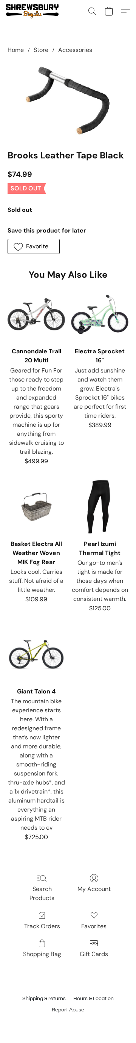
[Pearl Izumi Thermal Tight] (99, 506)
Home (16, 50)
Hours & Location (93, 998)
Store (41, 50)
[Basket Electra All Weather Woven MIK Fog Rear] (36, 506)
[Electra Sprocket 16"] (99, 314)
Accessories (75, 50)
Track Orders (42, 926)
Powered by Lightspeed (68, 1023)
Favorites (94, 926)
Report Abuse (68, 1010)
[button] (33, 11)
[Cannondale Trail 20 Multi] (36, 314)
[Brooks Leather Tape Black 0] (68, 100)
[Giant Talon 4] (36, 654)
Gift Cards (94, 954)
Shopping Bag (42, 954)
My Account (94, 889)
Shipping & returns (44, 998)
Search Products (41, 893)
